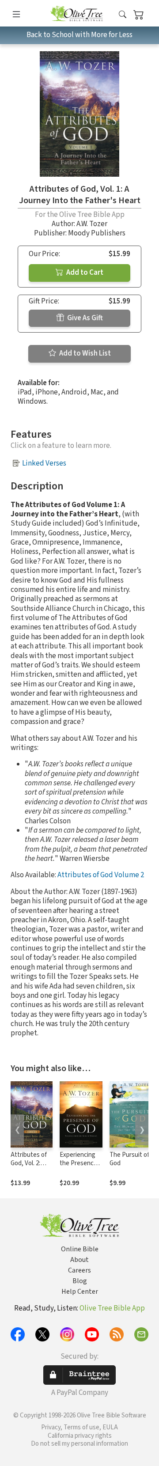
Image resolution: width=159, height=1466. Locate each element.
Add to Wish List (84, 353)
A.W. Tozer (91, 224)
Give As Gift (84, 318)
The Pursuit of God (129, 1159)
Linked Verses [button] (44, 463)
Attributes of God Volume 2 (100, 875)
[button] (122, 14)
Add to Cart (84, 272)
